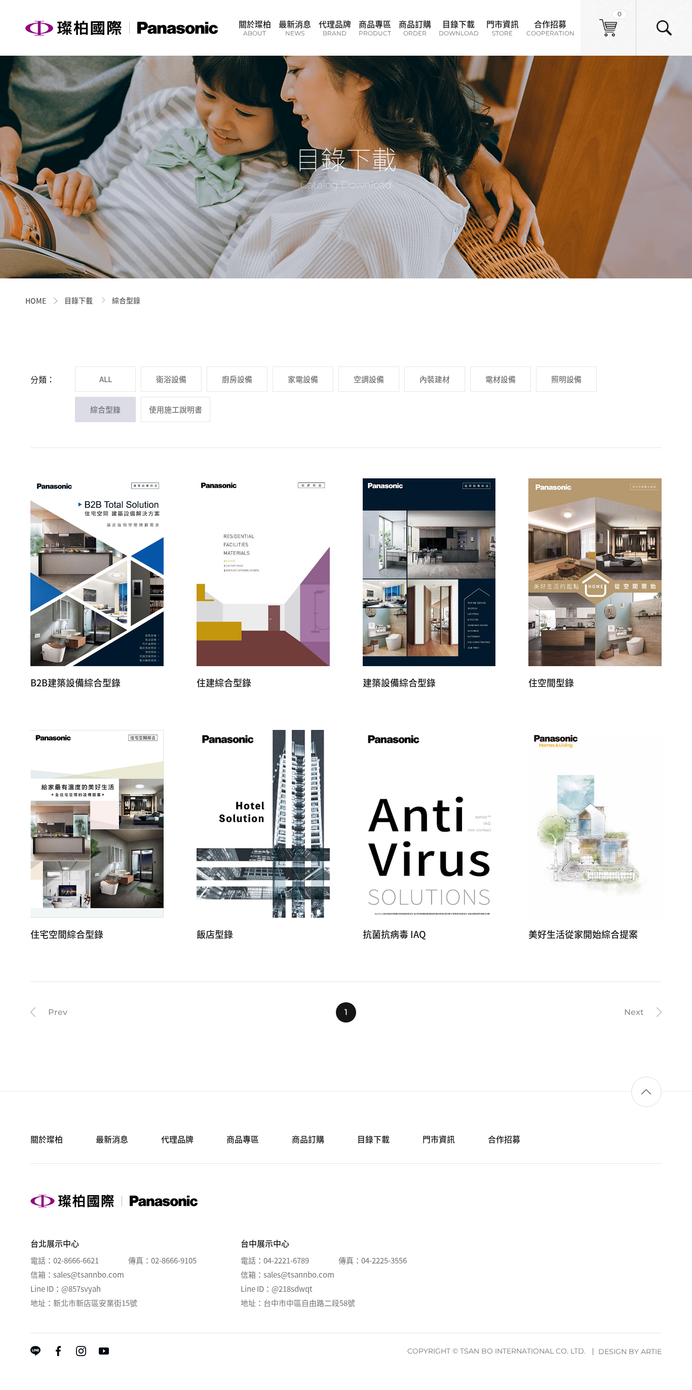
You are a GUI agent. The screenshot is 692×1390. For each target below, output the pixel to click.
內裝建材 (434, 379)
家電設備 (303, 379)
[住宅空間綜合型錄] (97, 837)
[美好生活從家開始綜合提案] (595, 837)
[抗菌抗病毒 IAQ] (429, 837)
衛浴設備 (171, 379)
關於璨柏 (255, 27)
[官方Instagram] (81, 1351)
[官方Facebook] (58, 1351)
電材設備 (500, 379)
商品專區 (375, 27)
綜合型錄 (105, 409)
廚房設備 (237, 379)
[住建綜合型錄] (263, 585)
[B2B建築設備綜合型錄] (97, 585)
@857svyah (81, 1288)
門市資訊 (502, 27)
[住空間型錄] (595, 585)
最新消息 (295, 27)
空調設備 (369, 379)
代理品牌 (335, 27)
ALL (105, 379)
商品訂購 (415, 27)
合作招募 (550, 27)
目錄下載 (459, 27)
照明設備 (566, 379)
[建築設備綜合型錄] (429, 585)
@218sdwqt (292, 1288)
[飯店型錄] (263, 837)
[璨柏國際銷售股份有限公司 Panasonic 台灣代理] (121, 28)
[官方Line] (35, 1351)
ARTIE (651, 1351)
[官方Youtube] (104, 1351)
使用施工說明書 (175, 409)
